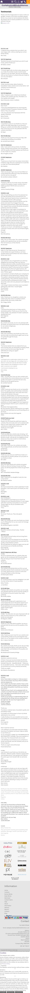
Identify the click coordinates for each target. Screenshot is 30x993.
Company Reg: (19, 943)
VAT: (21, 946)
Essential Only (19, 992)
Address (27, 930)
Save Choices (10, 992)
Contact (25, 921)
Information (11, 886)
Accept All (3, 992)
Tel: (20, 925)
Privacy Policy (6, 964)
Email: (4, 928)
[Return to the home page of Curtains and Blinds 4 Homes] (15, 6)
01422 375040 (25, 925)
